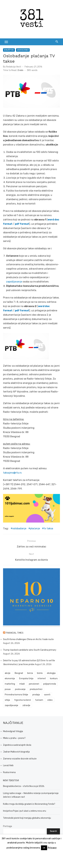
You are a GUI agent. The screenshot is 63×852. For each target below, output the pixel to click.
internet (42, 678)
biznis (40, 673)
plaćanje (35, 528)
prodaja (36, 694)
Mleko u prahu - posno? (14, 738)
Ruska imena (9, 772)
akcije (7, 673)
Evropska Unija (26, 678)
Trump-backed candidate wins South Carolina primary (29, 650)
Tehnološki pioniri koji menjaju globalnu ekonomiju (27, 818)
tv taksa (48, 528)
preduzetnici (36, 689)
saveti (47, 694)
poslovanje (20, 689)
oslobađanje (19, 528)
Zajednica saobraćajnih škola (17, 745)
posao (8, 689)
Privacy (52, 847)
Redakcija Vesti (13, 66)
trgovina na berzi (22, 700)
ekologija (51, 673)
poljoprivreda (49, 684)
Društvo (9, 50)
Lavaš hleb (8, 765)
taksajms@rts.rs (12, 472)
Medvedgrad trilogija (13, 731)
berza (30, 673)
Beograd (19, 673)
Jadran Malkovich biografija (16, 751)
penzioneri (34, 684)
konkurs (54, 678)
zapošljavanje (14, 281)
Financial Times (15, 633)
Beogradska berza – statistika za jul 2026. (24, 786)
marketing (10, 684)
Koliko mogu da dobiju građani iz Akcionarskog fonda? (29, 804)
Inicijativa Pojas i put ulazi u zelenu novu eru (24, 811)
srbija (7, 700)
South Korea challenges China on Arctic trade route (28, 639)
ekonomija (10, 678)
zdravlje (26, 705)
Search (53, 831)
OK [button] (44, 848)
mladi (22, 684)
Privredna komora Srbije (16, 694)
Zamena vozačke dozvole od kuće (20, 758)
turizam (39, 700)
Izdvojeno (23, 50)
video (50, 700)
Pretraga (7, 826)
